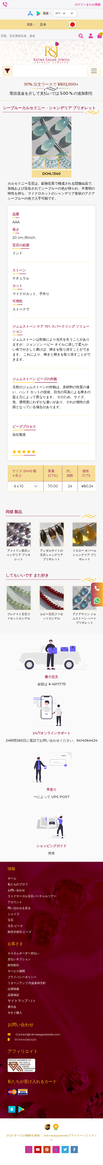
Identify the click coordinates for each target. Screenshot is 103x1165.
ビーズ (15, 926)
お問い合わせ (16, 890)
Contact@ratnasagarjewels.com (38, 1034)
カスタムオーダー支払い (23, 953)
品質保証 (13, 995)
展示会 (12, 1006)
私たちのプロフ (18, 884)
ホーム (12, 878)
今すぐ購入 (15, 1012)
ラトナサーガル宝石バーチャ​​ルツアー (32, 896)
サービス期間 (16, 971)
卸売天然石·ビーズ (19, 932)
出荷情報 (13, 989)
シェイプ (13, 914)
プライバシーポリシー (22, 977)
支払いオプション (19, 959)
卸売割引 (13, 965)
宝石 (10, 920)
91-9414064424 (25, 1039)
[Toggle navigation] (94, 71)
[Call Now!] (97, 588)
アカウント (15, 902)
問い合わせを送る (19, 908)
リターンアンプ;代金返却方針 (27, 983)
